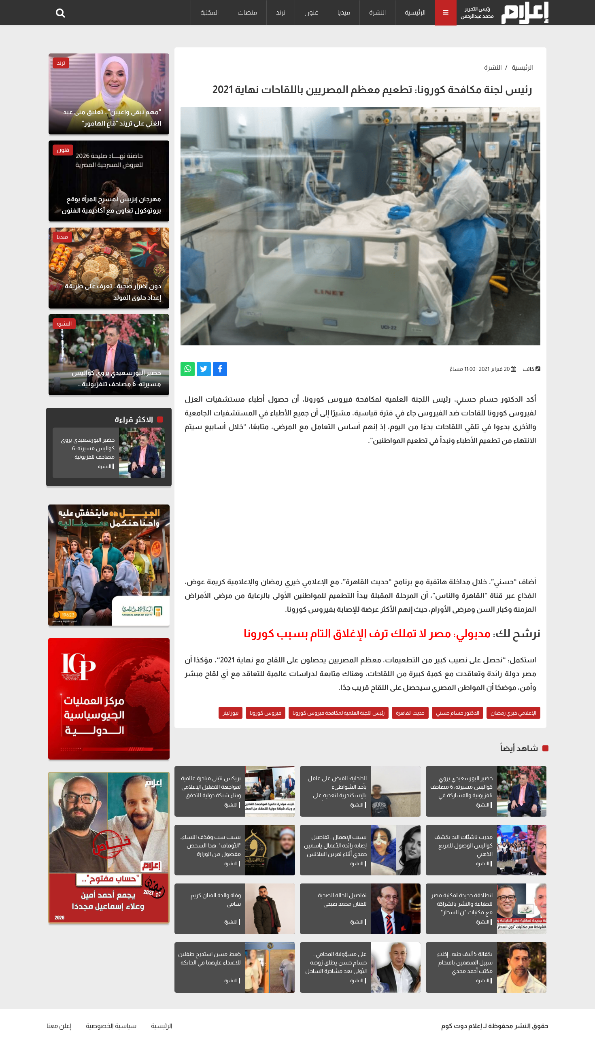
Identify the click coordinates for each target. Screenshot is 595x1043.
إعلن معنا (59, 1025)
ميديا (344, 12)
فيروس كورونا (265, 713)
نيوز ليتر (230, 713)
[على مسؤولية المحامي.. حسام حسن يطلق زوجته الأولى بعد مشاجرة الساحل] (396, 967)
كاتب (528, 369)
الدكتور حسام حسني (457, 713)
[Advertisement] (360, 510)
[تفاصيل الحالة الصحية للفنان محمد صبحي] (396, 908)
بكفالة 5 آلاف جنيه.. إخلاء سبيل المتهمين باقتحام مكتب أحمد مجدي (465, 962)
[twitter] (204, 369)
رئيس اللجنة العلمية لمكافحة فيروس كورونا (339, 713)
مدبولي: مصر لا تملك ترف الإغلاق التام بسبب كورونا (367, 633)
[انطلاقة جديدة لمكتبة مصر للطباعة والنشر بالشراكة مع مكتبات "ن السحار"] (521, 908)
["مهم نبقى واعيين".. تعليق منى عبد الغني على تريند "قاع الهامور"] (109, 93)
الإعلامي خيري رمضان (513, 713)
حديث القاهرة (410, 713)
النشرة (377, 12)
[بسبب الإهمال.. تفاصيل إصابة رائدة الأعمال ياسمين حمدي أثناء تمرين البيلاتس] (396, 850)
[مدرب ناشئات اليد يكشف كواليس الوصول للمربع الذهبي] (521, 850)
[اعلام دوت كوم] (523, 13)
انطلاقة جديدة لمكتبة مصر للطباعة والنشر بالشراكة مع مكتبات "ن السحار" (462, 903)
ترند (280, 12)
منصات (247, 12)
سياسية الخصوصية (111, 1025)
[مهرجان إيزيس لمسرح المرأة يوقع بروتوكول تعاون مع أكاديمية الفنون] (109, 180)
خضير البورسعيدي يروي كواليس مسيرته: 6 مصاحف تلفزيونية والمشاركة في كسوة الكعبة (88, 456)
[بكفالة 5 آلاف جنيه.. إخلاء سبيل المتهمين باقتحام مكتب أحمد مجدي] (521, 967)
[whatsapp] (188, 369)
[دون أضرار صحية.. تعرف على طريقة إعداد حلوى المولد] (109, 268)
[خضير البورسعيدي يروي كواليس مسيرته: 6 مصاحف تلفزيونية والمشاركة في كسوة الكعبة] (521, 791)
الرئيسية (415, 12)
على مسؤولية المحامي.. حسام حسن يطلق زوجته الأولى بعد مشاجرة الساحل (336, 962)
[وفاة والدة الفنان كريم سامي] (270, 908)
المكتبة (209, 12)
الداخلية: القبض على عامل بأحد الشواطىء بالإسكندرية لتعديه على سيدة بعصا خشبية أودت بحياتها (337, 795)
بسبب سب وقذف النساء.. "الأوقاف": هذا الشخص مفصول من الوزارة (210, 845)
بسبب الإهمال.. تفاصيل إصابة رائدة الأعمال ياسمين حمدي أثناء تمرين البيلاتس (335, 845)
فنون (311, 12)
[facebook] (220, 369)
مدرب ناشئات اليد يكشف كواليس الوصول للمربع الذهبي (463, 845)
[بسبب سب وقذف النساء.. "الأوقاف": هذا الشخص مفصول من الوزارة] (270, 850)
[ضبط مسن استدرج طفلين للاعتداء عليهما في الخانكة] (270, 967)
